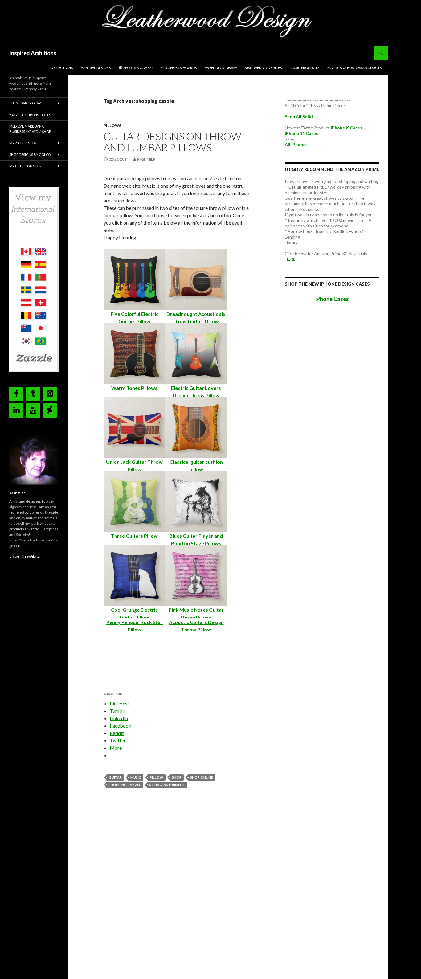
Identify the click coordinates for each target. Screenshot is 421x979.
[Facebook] (16, 394)
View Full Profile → (24, 556)
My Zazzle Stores (24, 143)
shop (177, 777)
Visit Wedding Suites (263, 68)
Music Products (304, 68)
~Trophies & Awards (179, 68)
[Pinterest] (50, 394)
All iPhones (296, 144)
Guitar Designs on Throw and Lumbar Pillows (172, 141)
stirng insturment (167, 785)
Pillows (112, 125)
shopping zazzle (125, 785)
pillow (156, 777)
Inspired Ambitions (32, 53)
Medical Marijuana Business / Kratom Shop (30, 128)
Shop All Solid (299, 116)
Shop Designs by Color (30, 155)
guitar (115, 777)
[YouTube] (33, 410)
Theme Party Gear (25, 103)
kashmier (146, 159)
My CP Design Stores (27, 166)
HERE (290, 259)
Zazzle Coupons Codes (30, 115)
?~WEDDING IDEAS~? (221, 68)
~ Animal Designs (96, 68)
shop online (201, 777)
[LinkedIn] (16, 410)
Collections (61, 68)
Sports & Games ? (138, 68)
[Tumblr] (33, 394)
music (135, 777)
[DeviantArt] (50, 410)
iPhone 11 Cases (301, 133)
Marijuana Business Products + (355, 68)
